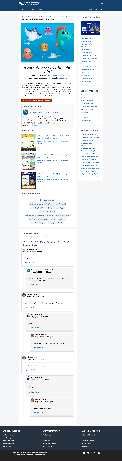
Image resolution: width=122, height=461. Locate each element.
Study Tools (7, 446)
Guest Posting (85, 75)
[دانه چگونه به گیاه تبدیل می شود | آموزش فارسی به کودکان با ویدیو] (28, 142)
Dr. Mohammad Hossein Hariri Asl (45, 112)
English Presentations (88, 140)
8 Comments (62, 78)
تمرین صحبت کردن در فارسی (38, 219)
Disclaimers (86, 446)
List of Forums (85, 118)
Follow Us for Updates (88, 69)
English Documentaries (88, 134)
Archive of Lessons (87, 109)
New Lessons (85, 95)
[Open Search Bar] (101, 9)
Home (22, 9)
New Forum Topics (87, 101)
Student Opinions (86, 52)
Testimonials (47, 438)
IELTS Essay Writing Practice (90, 151)
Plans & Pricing (86, 81)
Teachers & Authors (49, 443)
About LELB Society (89, 435)
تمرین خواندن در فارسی (47, 211)
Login (90, 9)
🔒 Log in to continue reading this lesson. (37, 100)
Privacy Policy (87, 443)
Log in (101, 4)
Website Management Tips (89, 165)
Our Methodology (86, 50)
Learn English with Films (89, 154)
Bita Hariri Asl (49, 200)
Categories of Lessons (88, 103)
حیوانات (53, 219)
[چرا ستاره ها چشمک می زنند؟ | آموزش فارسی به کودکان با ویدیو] (28, 181)
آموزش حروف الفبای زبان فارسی (90, 168)
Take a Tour (84, 47)
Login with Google (87, 38)
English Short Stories (88, 148)
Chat (96, 9)
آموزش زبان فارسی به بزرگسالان (90, 176)
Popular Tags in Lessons (89, 106)
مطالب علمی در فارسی (56, 223)
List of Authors (86, 115)
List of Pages (85, 112)
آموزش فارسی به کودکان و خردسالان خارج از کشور (47, 208)
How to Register (86, 41)
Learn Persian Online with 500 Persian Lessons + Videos (49, 17)
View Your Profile (86, 44)
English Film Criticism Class (90, 58)
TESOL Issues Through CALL (90, 162)
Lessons (31, 9)
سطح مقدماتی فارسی (38, 223)
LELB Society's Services (88, 159)
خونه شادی (62, 219)
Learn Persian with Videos (89, 156)
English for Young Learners (90, 137)
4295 (36, 125)
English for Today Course (89, 55)
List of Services (86, 120)
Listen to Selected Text (88, 67)
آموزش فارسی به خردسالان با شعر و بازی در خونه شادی (48, 204)
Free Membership (86, 78)
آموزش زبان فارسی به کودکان (89, 174)
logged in (33, 237)
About (41, 9)
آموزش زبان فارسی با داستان (89, 171)
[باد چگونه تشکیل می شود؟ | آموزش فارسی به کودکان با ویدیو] (28, 161)
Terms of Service (88, 440)
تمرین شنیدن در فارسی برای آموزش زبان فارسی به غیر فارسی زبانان (47, 215)
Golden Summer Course (88, 64)
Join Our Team (85, 72)
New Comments (86, 98)
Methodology (47, 435)
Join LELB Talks (86, 61)
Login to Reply (29, 262)
